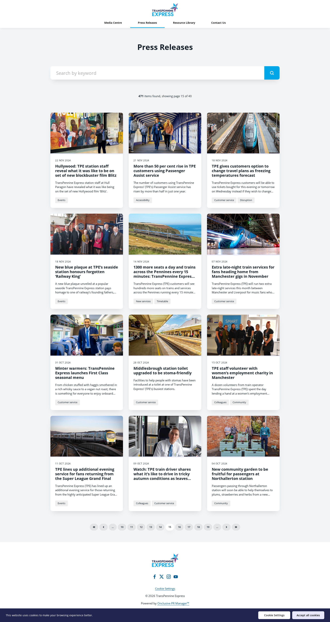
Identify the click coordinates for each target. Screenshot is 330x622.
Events (61, 200)
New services (143, 301)
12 (141, 527)
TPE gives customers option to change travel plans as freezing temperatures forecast (241, 171)
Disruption (246, 200)
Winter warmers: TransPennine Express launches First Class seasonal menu (85, 373)
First (94, 527)
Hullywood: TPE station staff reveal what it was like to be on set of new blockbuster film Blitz (85, 171)
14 (160, 527)
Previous (103, 527)
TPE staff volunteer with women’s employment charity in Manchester (242, 373)
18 (198, 527)
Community (239, 402)
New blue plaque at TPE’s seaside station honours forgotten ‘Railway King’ (86, 272)
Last (236, 527)
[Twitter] (161, 577)
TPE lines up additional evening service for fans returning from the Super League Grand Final (84, 474)
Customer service (224, 200)
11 (131, 527)
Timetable (162, 301)
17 (189, 527)
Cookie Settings (165, 588)
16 (179, 527)
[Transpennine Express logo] (165, 560)
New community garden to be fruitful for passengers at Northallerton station (240, 474)
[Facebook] (154, 577)
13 (150, 527)
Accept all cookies (308, 615)
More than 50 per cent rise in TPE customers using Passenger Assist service (164, 171)
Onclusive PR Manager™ (173, 603)
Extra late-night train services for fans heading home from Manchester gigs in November (243, 272)
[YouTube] (176, 577)
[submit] (272, 73)
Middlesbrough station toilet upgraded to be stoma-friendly (162, 370)
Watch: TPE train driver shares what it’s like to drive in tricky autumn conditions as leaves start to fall (162, 476)
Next (226, 527)
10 (122, 527)
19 (208, 527)
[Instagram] (169, 577)
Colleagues (220, 402)
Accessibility (143, 200)
